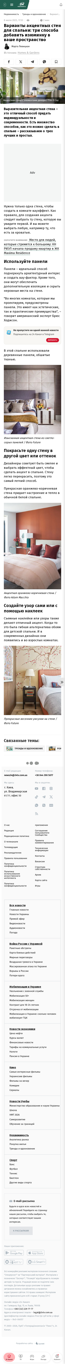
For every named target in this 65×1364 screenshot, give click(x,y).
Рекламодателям (12, 853)
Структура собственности (42, 868)
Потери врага (17, 975)
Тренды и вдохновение (34, 14)
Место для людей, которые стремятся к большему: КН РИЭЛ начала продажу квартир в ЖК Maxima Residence (31, 246)
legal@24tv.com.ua (43, 1312)
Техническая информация (41, 849)
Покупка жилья (18, 1144)
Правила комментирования (44, 842)
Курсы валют (17, 1038)
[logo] (22, 4)
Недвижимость (12, 14)
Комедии (14, 1085)
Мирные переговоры (21, 957)
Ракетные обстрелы (20, 948)
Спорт (13, 1159)
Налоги (14, 1051)
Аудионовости (17, 927)
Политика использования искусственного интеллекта (12, 875)
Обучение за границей (22, 1123)
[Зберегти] (56, 61)
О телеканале (11, 842)
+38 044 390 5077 (44, 775)
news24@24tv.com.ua (15, 775)
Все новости (18, 905)
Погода (13, 932)
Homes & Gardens (28, 52)
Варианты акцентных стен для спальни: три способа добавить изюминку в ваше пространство (55, 14)
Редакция (9, 831)
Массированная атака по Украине (28, 966)
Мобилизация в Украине (25, 986)
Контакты (40, 856)
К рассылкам (21, 1230)
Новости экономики (22, 1028)
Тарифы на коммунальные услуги (28, 1047)
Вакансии (40, 862)
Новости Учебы (19, 1101)
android (14, 1253)
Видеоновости (17, 923)
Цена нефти (16, 1033)
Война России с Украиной (26, 943)
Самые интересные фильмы (25, 1071)
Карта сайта (41, 880)
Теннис (13, 1173)
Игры (37, 886)
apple (36, 1253)
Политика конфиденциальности (15, 865)
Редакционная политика (16, 836)
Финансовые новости (21, 1042)
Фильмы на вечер (19, 1080)
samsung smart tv (36, 1262)
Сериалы (14, 1090)
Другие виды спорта (21, 1182)
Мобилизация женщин (22, 1000)
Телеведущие (11, 847)
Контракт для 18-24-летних (24, 1004)
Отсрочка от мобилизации (24, 1009)
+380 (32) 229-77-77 (23, 1309)
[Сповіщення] (61, 5)
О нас (7, 825)
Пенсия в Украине (19, 1056)
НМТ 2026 (15, 1114)
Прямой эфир (17, 918)
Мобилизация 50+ (19, 995)
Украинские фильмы (21, 1076)
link (36, 788)
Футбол (14, 1168)
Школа (13, 1110)
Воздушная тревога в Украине (26, 961)
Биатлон (14, 1178)
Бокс (12, 1164)
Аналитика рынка (19, 1139)
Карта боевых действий (23, 952)
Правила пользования (15, 858)
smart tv (14, 1262)
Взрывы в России (19, 971)
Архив (38, 875)
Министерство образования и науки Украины (35, 1105)
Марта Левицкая (21, 46)
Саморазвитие (17, 1119)
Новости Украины (19, 914)
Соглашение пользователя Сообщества (42, 833)
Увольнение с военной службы (27, 991)
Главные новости (19, 909)
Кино (13, 1067)
